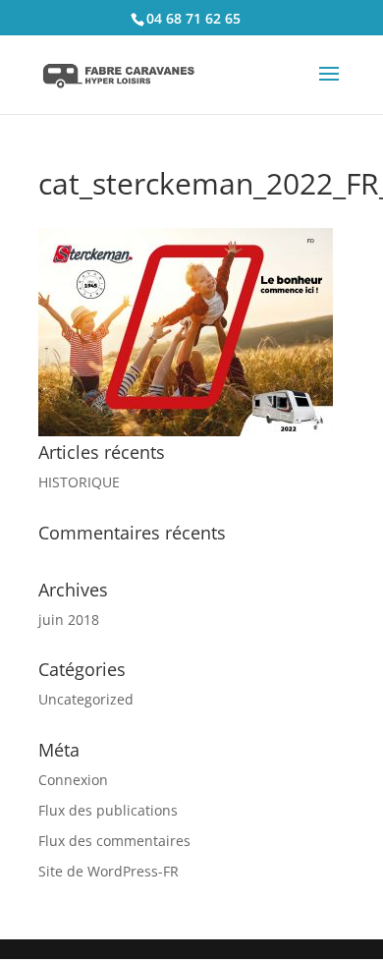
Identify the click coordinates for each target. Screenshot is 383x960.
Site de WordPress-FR (108, 871)
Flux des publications (108, 810)
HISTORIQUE (79, 482)
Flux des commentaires (114, 840)
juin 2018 (68, 619)
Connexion (73, 779)
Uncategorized (86, 699)
